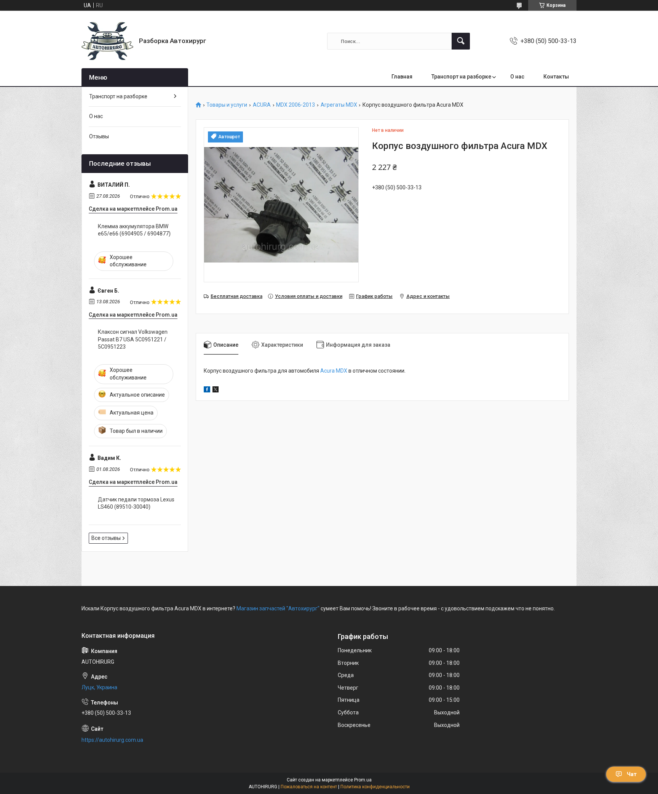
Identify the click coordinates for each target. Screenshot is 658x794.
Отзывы (99, 136)
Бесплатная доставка (236, 296)
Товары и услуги (226, 105)
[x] (215, 390)
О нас (517, 77)
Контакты (556, 77)
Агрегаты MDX (339, 105)
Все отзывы (106, 538)
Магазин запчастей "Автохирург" (277, 608)
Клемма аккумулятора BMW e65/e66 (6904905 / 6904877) (134, 230)
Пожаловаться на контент (309, 786)
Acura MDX (333, 371)
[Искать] (461, 41)
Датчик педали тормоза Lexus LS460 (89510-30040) (136, 503)
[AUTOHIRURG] (107, 41)
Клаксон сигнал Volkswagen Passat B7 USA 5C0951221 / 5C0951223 (133, 339)
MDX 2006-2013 (295, 105)
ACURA (262, 105)
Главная (401, 77)
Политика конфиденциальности (375, 786)
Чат (632, 774)
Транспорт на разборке (461, 77)
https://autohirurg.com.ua (112, 740)
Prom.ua (363, 780)
